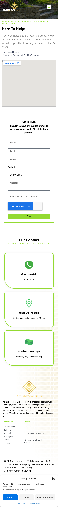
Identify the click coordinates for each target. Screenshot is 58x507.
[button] (54, 478)
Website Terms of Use (42, 464)
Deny (26, 497)
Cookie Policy (22, 504)
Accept (10, 497)
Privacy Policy (34, 504)
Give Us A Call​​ (29, 274)
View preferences (45, 497)
